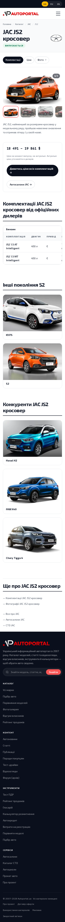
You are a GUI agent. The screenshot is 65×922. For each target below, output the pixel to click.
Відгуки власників (13, 715)
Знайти (53, 672)
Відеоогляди (10, 771)
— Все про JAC (11, 613)
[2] (28, 112)
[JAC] (56, 38)
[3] (45, 112)
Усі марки (8, 689)
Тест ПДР (8, 794)
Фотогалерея (11, 709)
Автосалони (10, 856)
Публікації (9, 751)
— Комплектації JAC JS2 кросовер (22, 598)
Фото (42, 59)
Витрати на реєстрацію (16, 826)
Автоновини (10, 739)
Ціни (29, 59)
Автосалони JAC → (21, 184)
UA (45, 4)
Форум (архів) (11, 777)
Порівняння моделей (15, 702)
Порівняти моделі (13, 833)
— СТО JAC (9, 625)
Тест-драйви (10, 764)
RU (51, 4)
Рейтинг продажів (13, 722)
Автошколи (9, 869)
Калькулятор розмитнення (18, 813)
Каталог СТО (10, 862)
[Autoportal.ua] (21, 13)
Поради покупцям (13, 758)
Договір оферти (26, 904)
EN (58, 4)
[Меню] (58, 14)
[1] (11, 112)
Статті (6, 745)
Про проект (9, 882)
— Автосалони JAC (14, 619)
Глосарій (8, 807)
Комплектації (13, 59)
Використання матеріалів (16, 910)
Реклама (36, 910)
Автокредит (10, 820)
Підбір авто (9, 696)
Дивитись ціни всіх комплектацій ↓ (31, 170)
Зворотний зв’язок (12, 916)
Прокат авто (10, 875)
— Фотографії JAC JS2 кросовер (21, 603)
